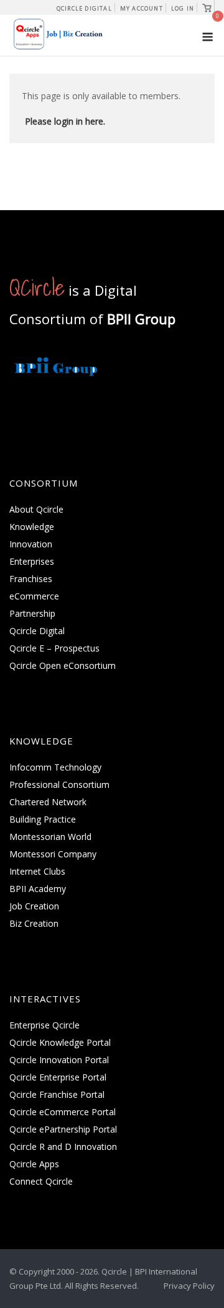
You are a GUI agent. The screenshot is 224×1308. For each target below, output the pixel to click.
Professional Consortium (59, 784)
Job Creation (34, 906)
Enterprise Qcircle (44, 1025)
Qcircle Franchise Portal (57, 1094)
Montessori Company (52, 854)
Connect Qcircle (41, 1181)
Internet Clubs (37, 871)
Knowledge (31, 526)
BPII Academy (37, 889)
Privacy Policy (189, 1285)
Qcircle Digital (84, 8)
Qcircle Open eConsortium (62, 665)
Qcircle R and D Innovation (63, 1146)
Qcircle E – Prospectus (54, 648)
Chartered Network (47, 802)
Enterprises (31, 561)
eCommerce (34, 596)
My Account (141, 8)
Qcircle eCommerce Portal (62, 1112)
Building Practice (42, 819)
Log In (182, 8)
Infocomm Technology (55, 767)
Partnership (32, 613)
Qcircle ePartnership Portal (63, 1129)
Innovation (30, 544)
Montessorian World (50, 836)
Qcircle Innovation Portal (59, 1060)
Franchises (30, 579)
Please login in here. (65, 121)
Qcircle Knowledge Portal (60, 1042)
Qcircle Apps (34, 1164)
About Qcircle (36, 509)
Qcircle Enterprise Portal (57, 1077)
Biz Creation (33, 923)
